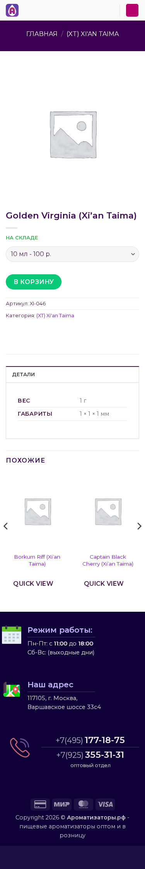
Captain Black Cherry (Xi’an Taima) (107, 560)
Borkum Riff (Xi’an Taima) (37, 560)
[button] (27, 8)
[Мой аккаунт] (132, 10)
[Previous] (6, 541)
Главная (42, 34)
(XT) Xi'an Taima (93, 34)
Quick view (33, 583)
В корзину (34, 282)
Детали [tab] (23, 374)
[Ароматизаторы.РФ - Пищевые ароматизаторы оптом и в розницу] (14, 10)
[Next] (138, 541)
